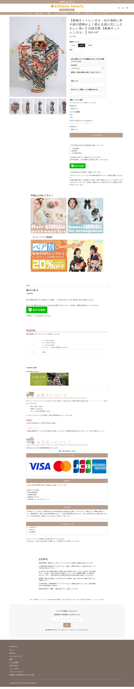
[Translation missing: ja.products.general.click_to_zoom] (63, 20)
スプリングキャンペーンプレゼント (81, 120)
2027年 (81, 45)
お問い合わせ (89, 13)
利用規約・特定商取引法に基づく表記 (21, 675)
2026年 (73, 45)
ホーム (29, 13)
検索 (49, 13)
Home (31, 599)
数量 (71, 49)
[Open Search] (119, 8)
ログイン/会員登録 (61, 13)
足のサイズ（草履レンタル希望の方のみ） (85, 89)
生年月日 (74, 65)
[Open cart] (127, 8)
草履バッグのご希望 (76, 100)
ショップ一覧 (102, 13)
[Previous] (12, 20)
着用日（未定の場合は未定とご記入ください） (86, 72)
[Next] (17, 20)
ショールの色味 (75, 112)
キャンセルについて (16, 656)
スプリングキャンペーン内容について (82, 123)
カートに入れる (96, 135)
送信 (67, 625)
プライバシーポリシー (16, 672)
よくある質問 (75, 13)
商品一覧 (39, 13)
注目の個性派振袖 (67, 2)
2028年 (90, 45)
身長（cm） (75, 81)
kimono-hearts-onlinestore (28, 683)
